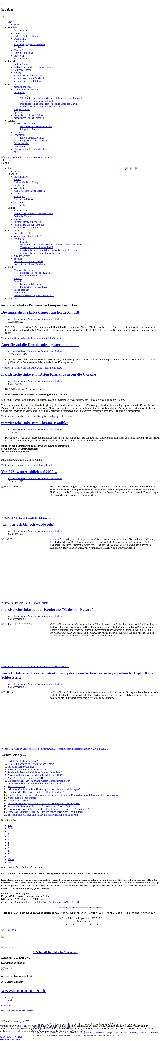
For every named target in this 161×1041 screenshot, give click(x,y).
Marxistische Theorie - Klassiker (36, 126)
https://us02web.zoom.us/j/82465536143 (59, 902)
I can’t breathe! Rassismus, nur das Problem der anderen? (36, 792)
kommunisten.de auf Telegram (29, 81)
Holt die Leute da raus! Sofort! (23, 761)
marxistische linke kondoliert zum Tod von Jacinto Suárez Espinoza (41, 806)
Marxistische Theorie (24, 123)
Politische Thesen (22, 69)
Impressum (19, 146)
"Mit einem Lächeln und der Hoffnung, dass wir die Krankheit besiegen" (44, 789)
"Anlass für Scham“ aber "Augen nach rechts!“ (31, 763)
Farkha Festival (21, 64)
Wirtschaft (19, 41)
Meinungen (19, 50)
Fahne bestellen (21, 143)
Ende (10, 862)
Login (11, 997)
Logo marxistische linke (32, 137)
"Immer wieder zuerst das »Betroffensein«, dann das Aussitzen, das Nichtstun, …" (48, 809)
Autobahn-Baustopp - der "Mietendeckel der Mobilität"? (36, 775)
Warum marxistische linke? (27, 89)
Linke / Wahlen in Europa (26, 36)
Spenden (18, 112)
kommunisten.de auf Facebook (29, 78)
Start (10, 21)
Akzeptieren (6, 1036)
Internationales (21, 30)
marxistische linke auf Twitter (28, 115)
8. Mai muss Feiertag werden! (22, 797)
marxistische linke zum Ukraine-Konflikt (40, 106)
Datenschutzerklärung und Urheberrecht (34, 149)
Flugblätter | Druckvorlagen (33, 140)
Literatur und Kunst (23, 53)
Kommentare (20, 58)
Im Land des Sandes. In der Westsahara (33, 67)
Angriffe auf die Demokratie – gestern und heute (40, 345)
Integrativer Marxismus (31, 129)
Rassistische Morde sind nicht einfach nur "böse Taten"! (35, 772)
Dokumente (19, 92)
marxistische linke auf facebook (29, 118)
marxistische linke (23, 86)
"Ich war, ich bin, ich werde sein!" (28, 524)
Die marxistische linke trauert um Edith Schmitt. (40, 312)
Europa (17, 33)
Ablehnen (17, 1036)
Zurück (11, 828)
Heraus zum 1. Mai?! (18, 800)
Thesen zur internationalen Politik (36, 101)
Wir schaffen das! (16, 786)
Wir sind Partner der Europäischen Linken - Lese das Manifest (51, 98)
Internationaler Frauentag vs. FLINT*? (27, 769)
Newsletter (13, 151)
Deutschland (20, 38)
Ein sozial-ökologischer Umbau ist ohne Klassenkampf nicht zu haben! (43, 814)
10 (9, 856)
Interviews (19, 55)
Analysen (18, 47)
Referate (18, 132)
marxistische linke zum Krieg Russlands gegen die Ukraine (49, 103)
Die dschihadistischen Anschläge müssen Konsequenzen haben (39, 780)
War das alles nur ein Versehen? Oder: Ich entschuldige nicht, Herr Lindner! (45, 812)
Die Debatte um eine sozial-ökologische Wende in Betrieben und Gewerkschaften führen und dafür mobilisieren (63, 795)
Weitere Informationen (11, 1039)
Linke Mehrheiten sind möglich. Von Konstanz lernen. (34, 783)
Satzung (24, 95)
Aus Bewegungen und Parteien (29, 44)
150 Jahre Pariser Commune (22, 766)
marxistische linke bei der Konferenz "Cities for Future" (47, 609)
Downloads (19, 135)
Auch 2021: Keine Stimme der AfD (25, 778)
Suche (17, 24)
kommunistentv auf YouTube (28, 75)
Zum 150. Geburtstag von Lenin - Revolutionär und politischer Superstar (44, 803)
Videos (17, 72)
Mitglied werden (22, 109)
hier (87, 921)
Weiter (11, 859)
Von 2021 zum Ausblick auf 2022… (29, 472)
